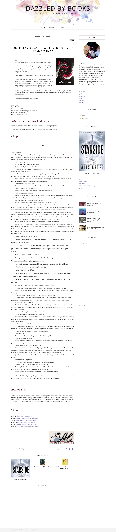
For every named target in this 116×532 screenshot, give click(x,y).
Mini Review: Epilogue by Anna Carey (94, 211)
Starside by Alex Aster (92, 173)
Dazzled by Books (58, 8)
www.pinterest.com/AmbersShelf (27, 422)
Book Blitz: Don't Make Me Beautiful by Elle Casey (95, 228)
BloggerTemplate (34, 529)
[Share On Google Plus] (72, 449)
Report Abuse (83, 306)
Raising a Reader (84, 181)
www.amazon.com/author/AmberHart (27, 426)
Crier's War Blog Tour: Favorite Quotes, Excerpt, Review (95, 219)
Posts (83, 115)
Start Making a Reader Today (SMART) (90, 187)
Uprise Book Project (85, 185)
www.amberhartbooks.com (24, 416)
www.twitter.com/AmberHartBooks (26, 420)
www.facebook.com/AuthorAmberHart (28, 418)
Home (81, 179)
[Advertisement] (92, 275)
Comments (84, 118)
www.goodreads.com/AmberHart (27, 424)
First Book (82, 183)
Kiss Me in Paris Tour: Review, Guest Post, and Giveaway (94, 203)
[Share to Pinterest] (69, 449)
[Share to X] (66, 449)
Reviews (81, 189)
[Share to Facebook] (63, 449)
